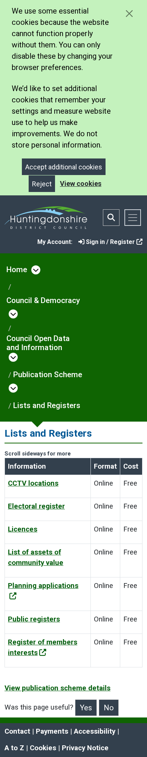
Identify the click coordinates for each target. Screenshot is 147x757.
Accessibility (94, 731)
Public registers (34, 619)
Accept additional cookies (63, 167)
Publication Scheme (47, 374)
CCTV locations (33, 483)
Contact (17, 731)
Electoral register (36, 506)
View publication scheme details (57, 688)
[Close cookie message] (129, 13)
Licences (22, 529)
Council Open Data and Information (38, 343)
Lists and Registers (46, 405)
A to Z (14, 748)
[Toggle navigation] (132, 217)
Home (16, 269)
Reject (42, 184)
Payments (52, 731)
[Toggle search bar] (111, 217)
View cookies (80, 183)
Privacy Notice (85, 748)
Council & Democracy (43, 300)
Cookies (43, 748)
